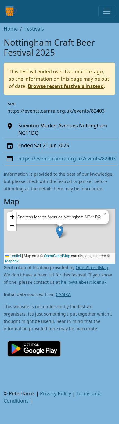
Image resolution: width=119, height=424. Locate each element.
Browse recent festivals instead (66, 86)
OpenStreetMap (57, 255)
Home (11, 28)
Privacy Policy (55, 393)
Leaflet (15, 255)
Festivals (34, 28)
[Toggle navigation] (106, 11)
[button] (59, 232)
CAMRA (63, 294)
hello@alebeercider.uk (83, 282)
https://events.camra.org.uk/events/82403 (67, 158)
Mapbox (12, 260)
